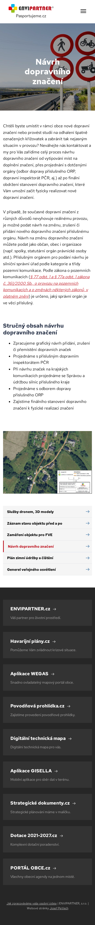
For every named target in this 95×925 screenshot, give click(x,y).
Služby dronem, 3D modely (30, 511)
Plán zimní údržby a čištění (30, 557)
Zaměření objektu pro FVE (29, 534)
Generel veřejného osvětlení (31, 569)
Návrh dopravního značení (31, 546)
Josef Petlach (59, 908)
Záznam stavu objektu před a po (34, 523)
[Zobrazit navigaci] (83, 11)
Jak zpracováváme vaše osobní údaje (32, 903)
